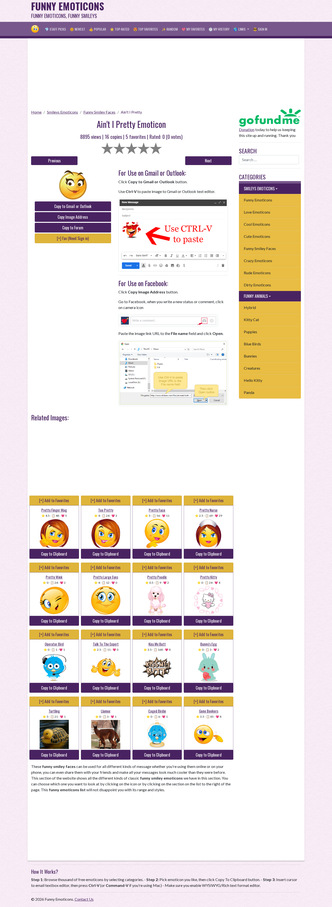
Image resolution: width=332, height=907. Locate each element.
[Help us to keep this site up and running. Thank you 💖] (270, 117)
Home (36, 112)
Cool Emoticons (257, 224)
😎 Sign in (260, 29)
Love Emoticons (257, 212)
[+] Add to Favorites (54, 500)
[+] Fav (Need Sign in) (73, 238)
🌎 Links (239, 29)
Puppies (250, 331)
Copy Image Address (73, 217)
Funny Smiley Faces (99, 112)
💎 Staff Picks (55, 29)
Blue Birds (252, 343)
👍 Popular (97, 29)
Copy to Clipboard (54, 554)
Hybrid (250, 307)
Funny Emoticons (258, 200)
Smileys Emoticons (62, 112)
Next (208, 161)
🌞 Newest (77, 29)
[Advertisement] (212, 11)
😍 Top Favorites (145, 29)
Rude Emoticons (257, 272)
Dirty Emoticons (257, 285)
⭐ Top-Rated (119, 29)
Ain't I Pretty (131, 112)
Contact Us (84, 899)
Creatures (252, 368)
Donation (246, 129)
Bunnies (250, 356)
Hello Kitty (253, 380)
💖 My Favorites (193, 29)
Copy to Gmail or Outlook (72, 206)
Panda (249, 392)
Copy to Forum (72, 228)
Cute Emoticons (257, 236)
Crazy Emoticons (258, 260)
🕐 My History (219, 29)
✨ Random (170, 29)
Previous (54, 161)
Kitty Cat (251, 319)
